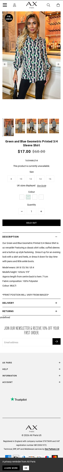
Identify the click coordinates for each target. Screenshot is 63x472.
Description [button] (10, 236)
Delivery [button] (8, 302)
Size (32, 171)
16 (50, 179)
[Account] (14, 5)
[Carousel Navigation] (31, 64)
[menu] (5, 5)
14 (40, 179)
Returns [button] (8, 311)
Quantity (31, 204)
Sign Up (56, 341)
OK (26, 468)
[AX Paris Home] (31, 5)
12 (30, 179)
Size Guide (41, 185)
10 (21, 179)
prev (4, 64)
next (58, 64)
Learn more (11, 468)
